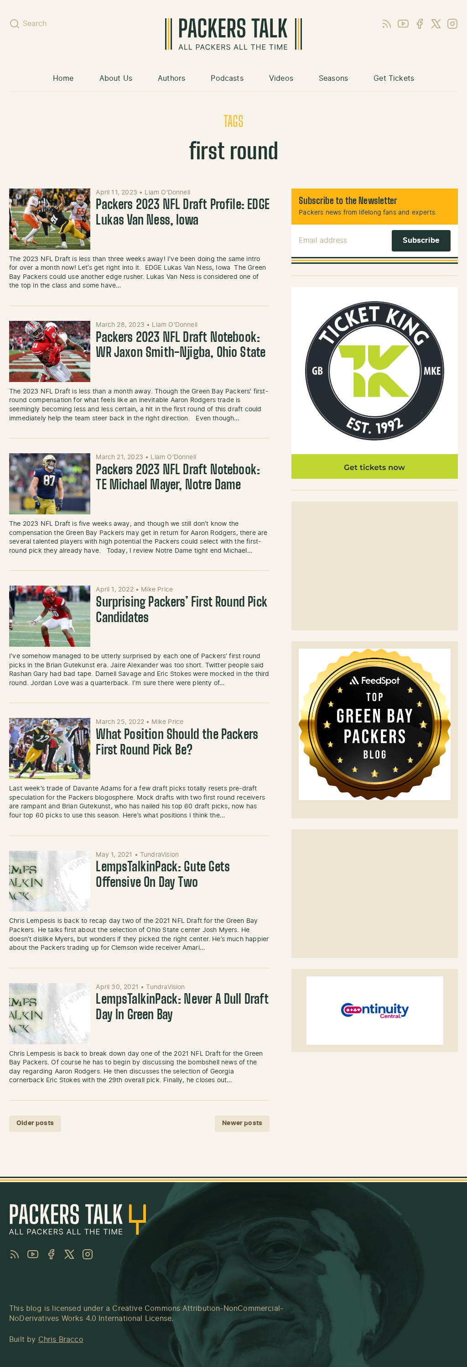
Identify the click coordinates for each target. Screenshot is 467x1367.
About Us (115, 78)
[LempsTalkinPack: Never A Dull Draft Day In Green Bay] (49, 1013)
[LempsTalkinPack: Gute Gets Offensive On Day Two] (49, 881)
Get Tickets (394, 78)
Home (63, 78)
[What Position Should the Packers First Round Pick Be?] (49, 748)
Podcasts (227, 78)
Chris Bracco (60, 1339)
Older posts (35, 1123)
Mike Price (157, 590)
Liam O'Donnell (167, 192)
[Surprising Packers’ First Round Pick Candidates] (49, 616)
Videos (281, 78)
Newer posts (242, 1123)
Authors (171, 78)
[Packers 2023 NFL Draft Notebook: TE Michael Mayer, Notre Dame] (49, 483)
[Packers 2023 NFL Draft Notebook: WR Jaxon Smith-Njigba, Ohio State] (49, 351)
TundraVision (159, 855)
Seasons (333, 78)
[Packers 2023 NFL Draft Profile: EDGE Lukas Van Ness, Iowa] (49, 219)
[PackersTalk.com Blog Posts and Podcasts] (233, 34)
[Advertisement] (374, 566)
